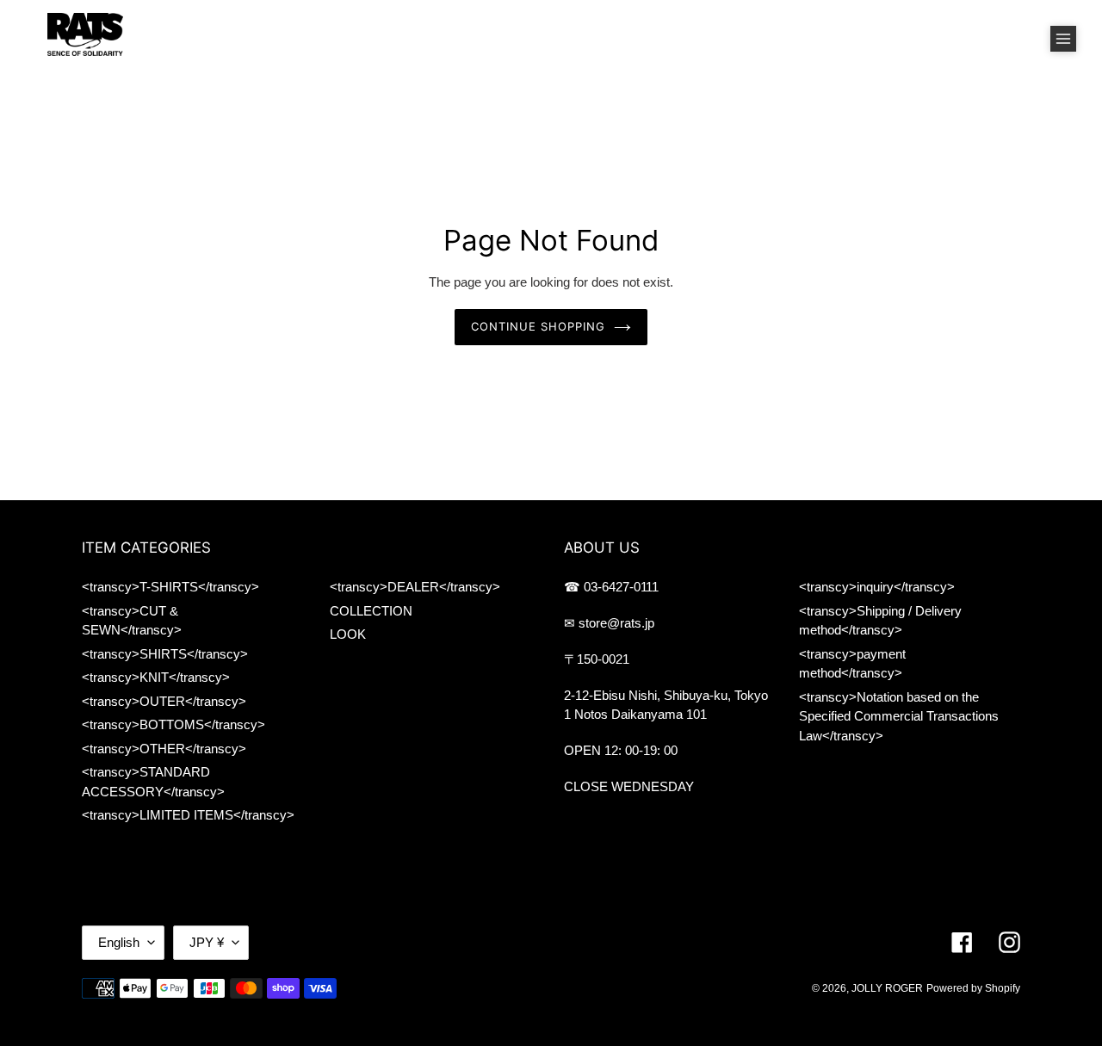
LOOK (348, 634)
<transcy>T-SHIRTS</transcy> (170, 586)
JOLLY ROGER (887, 988)
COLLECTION (371, 610)
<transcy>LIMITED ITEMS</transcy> (188, 815)
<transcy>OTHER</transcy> (164, 748)
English (118, 942)
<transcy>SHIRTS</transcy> (165, 654)
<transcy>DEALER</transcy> (415, 586)
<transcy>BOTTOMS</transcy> (173, 724)
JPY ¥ (206, 942)
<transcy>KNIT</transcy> (156, 677)
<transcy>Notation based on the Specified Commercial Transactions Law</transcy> (899, 716)
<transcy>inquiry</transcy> (877, 586)
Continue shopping (538, 326)
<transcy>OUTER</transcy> (164, 701)
